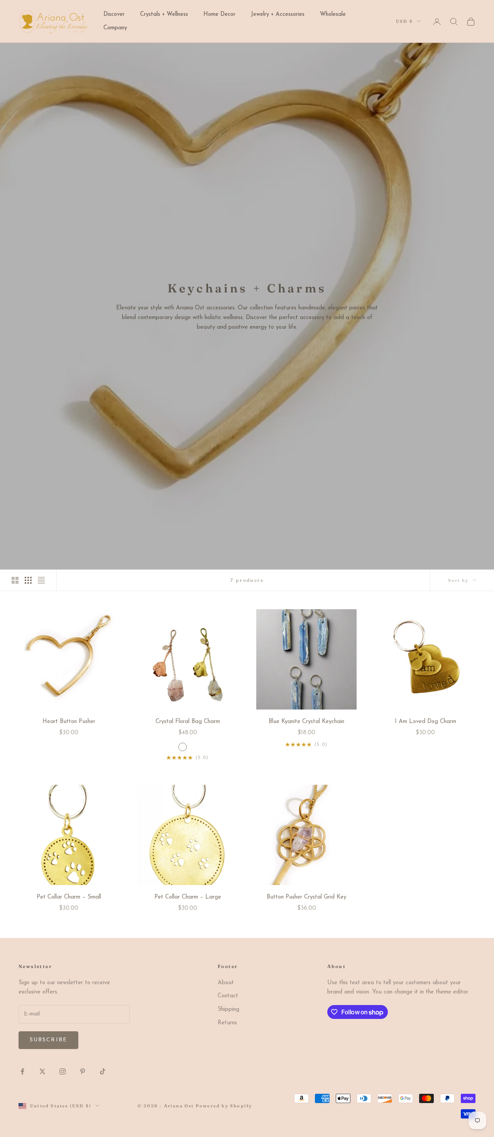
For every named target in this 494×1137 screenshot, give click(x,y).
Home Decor (219, 14)
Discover (114, 14)
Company (115, 28)
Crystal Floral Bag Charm (188, 722)
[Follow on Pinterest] (82, 1071)
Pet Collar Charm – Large (187, 897)
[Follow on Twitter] (42, 1071)
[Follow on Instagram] (62, 1071)
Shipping (228, 1009)
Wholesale (333, 14)
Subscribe (48, 1040)
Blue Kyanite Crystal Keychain (306, 722)
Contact (228, 996)
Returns (227, 1023)
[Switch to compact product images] (41, 580)
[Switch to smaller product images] (28, 580)
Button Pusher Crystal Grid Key (306, 897)
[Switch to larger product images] (15, 580)
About (226, 983)
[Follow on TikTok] (103, 1071)
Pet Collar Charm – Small (69, 897)
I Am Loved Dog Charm (425, 722)
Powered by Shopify (224, 1105)
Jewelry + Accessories (278, 14)
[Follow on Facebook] (22, 1071)
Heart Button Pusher (68, 722)
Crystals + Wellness (164, 14)
